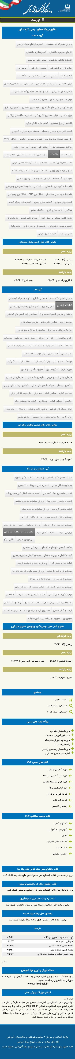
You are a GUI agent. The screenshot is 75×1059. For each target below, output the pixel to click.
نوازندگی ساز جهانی (62, 361)
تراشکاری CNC (36, 194)
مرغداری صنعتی (31, 547)
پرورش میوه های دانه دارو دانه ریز (28, 571)
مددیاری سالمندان (12, 610)
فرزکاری (68, 210)
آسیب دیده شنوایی (58, 829)
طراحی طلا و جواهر (35, 377)
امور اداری (28, 602)
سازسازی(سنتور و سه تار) (60, 330)
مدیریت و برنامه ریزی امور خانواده (44, 618)
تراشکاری (38, 186)
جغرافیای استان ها (58, 788)
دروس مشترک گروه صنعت (59, 44)
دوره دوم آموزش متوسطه (57, 740)
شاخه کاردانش (60, 800)
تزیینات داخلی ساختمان (60, 60)
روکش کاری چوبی (39, 147)
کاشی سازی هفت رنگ (25, 401)
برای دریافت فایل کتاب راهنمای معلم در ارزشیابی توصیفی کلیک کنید (40, 890)
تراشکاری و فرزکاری (17, 194)
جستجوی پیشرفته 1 (57, 706)
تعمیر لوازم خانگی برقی (37, 123)
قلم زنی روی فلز (45, 338)
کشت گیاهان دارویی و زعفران (58, 555)
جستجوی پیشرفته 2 (57, 712)
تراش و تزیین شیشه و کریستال (32, 409)
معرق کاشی (23, 417)
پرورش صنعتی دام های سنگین (29, 501)
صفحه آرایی (66, 322)
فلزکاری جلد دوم (64, 280)
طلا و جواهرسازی (64, 338)
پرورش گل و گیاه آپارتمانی (59, 571)
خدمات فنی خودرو (29, 218)
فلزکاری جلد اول (38, 264)
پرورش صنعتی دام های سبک (35, 509)
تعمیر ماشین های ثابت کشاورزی (33, 485)
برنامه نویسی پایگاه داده (28, 76)
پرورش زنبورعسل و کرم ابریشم (57, 525)
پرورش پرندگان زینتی (61, 485)
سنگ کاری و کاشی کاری (60, 68)
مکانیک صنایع (37, 210)
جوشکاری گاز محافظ (62, 178)
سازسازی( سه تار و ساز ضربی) (31, 330)
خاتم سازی (10, 409)
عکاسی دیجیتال (64, 385)
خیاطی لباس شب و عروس (59, 377)
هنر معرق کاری (65, 346)
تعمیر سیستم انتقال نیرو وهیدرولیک (23, 493)
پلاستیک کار (12, 218)
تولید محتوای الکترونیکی (46, 115)
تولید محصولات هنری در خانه (58, 937)
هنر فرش (38, 393)
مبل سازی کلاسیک (38, 155)
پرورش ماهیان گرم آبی (31, 517)
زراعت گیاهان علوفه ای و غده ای (57, 547)
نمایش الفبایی (60, 700)
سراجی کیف (50, 393)
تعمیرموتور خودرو (63, 202)
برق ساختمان (65, 84)
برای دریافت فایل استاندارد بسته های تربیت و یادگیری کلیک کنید (37, 905)
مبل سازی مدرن (20, 147)
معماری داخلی (40, 298)
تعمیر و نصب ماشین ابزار (60, 226)
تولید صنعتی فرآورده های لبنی (29, 587)
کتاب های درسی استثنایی (57, 753)
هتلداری (10, 595)
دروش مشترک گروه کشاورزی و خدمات (54, 477)
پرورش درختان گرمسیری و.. (58, 517)
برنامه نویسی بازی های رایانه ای (57, 107)
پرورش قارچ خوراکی (62, 579)
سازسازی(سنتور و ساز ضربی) (45, 417)
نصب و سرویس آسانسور (30, 139)
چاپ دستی (66, 354)
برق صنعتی (66, 115)
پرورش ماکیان (65, 533)
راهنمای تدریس (62, 745)
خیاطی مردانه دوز (14, 377)
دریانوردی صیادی (25, 539)
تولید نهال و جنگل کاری (61, 563)
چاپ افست (66, 155)
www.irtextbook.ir (38, 984)
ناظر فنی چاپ (65, 234)
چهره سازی (66, 369)
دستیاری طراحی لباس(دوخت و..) (56, 314)
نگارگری (11, 361)
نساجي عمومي (50, 76)
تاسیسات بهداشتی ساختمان (59, 194)
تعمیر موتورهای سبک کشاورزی (57, 493)
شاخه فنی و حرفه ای (57, 794)
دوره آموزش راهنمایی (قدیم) (56, 749)
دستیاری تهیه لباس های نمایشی (22, 314)
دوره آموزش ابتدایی (60, 731)
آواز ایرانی (28, 354)
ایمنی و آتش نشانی (62, 610)
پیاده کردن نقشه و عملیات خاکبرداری (55, 954)
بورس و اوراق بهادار (45, 602)
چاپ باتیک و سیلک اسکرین (42, 346)
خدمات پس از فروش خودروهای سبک (29, 170)
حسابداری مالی (64, 602)
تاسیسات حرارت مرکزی (34, 226)
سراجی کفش (65, 393)
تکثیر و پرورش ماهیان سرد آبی (18, 532)
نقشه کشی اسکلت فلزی (61, 946)
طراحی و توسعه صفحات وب (58, 139)
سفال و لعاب (56, 401)
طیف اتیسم (61, 848)
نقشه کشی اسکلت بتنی (61, 950)
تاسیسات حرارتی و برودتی (18, 186)
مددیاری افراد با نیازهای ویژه (37, 610)
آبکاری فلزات (66, 76)
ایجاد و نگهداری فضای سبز (59, 501)
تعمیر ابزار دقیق (12, 107)
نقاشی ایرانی (23, 361)
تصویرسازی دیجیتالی (46, 84)
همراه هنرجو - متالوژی (35, 260)
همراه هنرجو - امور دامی (32, 661)
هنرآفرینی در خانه (64, 941)
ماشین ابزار (15, 226)
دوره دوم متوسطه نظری (55, 782)
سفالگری (43, 401)
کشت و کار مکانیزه (23, 477)
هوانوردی (67, 618)
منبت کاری (30, 338)
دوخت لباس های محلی (42, 385)
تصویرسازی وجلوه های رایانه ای (24, 306)
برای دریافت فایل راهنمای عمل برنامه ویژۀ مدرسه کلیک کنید (38, 920)
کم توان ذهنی (60, 823)
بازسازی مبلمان (24, 178)
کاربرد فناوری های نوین (61, 459)
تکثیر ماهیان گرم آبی (62, 509)
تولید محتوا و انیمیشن (19, 298)
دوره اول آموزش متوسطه (57, 735)
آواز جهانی (40, 354)
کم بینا (64, 835)
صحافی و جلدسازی (13, 338)
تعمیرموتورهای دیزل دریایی (30, 44)
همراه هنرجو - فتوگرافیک (60, 443)
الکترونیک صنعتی (39, 99)
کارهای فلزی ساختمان (36, 52)
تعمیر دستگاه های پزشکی (20, 115)
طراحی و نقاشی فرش (21, 393)
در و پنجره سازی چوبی (61, 170)
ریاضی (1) (67, 260)
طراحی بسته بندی (29, 322)
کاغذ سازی (53, 354)
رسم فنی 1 (67, 264)
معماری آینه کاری (38, 68)
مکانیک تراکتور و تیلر (46, 533)
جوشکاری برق (41, 163)
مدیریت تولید (65, 677)
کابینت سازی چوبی (43, 202)
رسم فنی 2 (27, 280)
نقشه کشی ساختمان (36, 60)
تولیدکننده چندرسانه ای (61, 99)
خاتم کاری (67, 417)
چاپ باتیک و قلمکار (17, 346)
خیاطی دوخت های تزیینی (16, 385)
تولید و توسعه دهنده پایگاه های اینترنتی (30, 91)
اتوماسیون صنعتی (30, 107)
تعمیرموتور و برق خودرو (20, 202)
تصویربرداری (48, 306)
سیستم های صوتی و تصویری (25, 131)
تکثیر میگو (9, 539)
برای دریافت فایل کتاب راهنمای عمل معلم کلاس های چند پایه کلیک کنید (38, 875)
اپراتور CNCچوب (42, 178)
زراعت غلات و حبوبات (39, 579)
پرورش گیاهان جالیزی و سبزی (27, 555)
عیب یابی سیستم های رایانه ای (18, 84)
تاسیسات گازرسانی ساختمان (58, 186)
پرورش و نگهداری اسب (29, 525)
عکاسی (68, 401)
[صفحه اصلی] (63, 7)
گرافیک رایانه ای (64, 305)
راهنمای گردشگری (12, 602)
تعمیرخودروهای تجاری (61, 163)
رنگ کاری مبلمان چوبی (15, 155)
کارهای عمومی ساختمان (60, 52)
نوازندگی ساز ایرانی (41, 361)
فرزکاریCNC (10, 139)
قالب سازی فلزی (54, 210)
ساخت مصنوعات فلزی (61, 147)
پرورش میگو (9, 525)
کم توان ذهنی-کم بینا (57, 842)
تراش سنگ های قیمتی (61, 409)
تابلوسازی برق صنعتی (61, 123)
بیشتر (4, 962)
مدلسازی (54, 154)
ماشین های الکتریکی (62, 91)
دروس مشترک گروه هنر (61, 298)
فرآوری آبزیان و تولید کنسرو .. (31, 595)
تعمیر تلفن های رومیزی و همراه (57, 131)
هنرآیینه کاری (52, 369)
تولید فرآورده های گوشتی (60, 595)
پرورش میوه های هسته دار (59, 587)
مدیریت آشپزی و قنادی (32, 369)
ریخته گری (22, 68)
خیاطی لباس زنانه (49, 322)
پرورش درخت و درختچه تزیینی (32, 563)
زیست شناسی (65, 661)
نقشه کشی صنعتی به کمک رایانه (56, 218)
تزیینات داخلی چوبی (22, 163)
